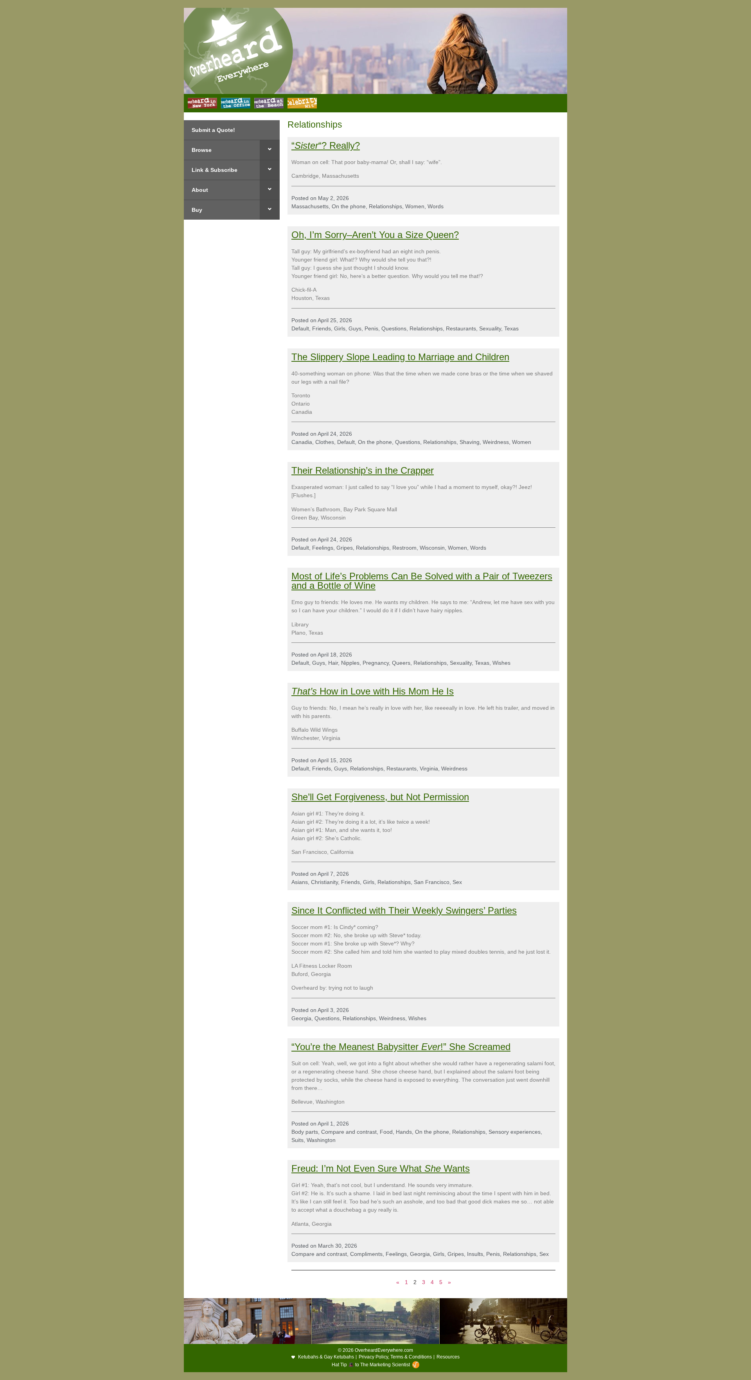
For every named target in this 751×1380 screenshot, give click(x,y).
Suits (297, 1140)
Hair (333, 663)
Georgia (301, 1018)
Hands (404, 1132)
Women (414, 206)
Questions (393, 328)
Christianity (324, 882)
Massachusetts (310, 206)
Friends (321, 328)
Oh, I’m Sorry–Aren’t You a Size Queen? (375, 234)
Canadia (301, 442)
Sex (457, 882)
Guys (355, 328)
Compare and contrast (349, 1132)
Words (436, 206)
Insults (475, 1254)
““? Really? (325, 145)
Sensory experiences (515, 1132)
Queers (401, 663)
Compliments (366, 1254)
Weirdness (496, 442)
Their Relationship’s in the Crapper (362, 470)
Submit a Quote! (213, 130)
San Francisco (431, 882)
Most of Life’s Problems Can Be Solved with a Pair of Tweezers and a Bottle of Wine (421, 581)
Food (386, 1132)
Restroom (404, 548)
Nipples (350, 663)
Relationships (385, 206)
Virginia (429, 768)
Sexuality (490, 328)
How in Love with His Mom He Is (372, 691)
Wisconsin (432, 548)
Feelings (322, 548)
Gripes (344, 548)
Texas (511, 328)
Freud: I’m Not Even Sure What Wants (380, 1168)
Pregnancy (376, 663)
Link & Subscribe (214, 170)
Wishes (501, 663)
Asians (299, 882)
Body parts (304, 1132)
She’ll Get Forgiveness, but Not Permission (380, 797)
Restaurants (461, 328)
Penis (371, 328)
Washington (321, 1140)
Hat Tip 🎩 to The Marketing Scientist (371, 1364)
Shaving (470, 442)
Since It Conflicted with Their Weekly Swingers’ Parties (404, 910)
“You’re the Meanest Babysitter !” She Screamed (400, 1046)
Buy (197, 210)
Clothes (324, 442)
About (200, 190)
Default (300, 328)
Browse (202, 150)
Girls (339, 328)
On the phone (349, 206)
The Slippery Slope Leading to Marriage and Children (400, 357)
